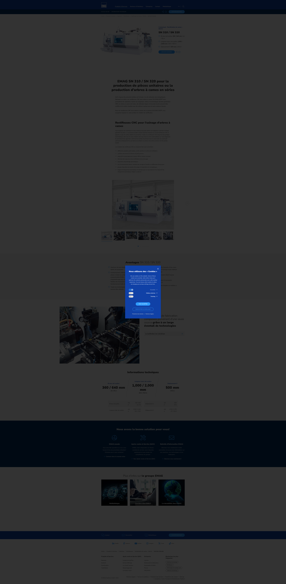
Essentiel (152, 290)
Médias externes (150, 293)
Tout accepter (143, 304)
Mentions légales (150, 314)
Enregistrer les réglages (143, 309)
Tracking (153, 296)
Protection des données (138, 314)
